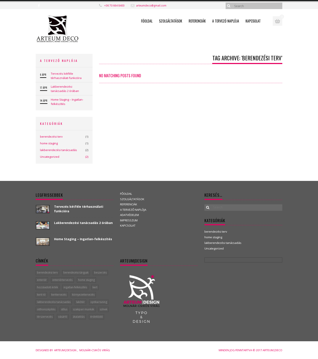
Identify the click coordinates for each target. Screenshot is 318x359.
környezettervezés (83, 294)
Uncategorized (49, 157)
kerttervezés (58, 294)
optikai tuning (98, 302)
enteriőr (42, 280)
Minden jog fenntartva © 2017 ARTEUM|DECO (250, 350)
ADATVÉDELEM (129, 215)
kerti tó (41, 294)
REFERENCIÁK (197, 21)
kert (95, 287)
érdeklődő (96, 317)
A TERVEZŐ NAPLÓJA (225, 21)
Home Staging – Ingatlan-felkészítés (67, 102)
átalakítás (79, 317)
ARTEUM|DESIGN (65, 350)
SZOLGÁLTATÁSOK (170, 21)
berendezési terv (51, 136)
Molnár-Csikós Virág (94, 350)
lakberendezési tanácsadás (58, 150)
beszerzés (100, 272)
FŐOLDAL (147, 21)
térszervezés (45, 317)
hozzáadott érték (47, 287)
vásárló (62, 317)
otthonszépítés (46, 309)
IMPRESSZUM (129, 220)
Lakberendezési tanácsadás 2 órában (65, 89)
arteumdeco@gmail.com (151, 5)
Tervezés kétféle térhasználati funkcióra (66, 76)
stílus (64, 309)
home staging (49, 143)
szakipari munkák (83, 309)
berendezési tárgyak (75, 272)
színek (103, 309)
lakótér (80, 302)
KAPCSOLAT (253, 21)
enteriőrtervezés (62, 280)
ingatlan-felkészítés (75, 287)
